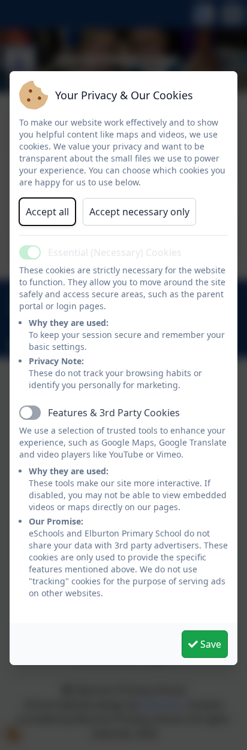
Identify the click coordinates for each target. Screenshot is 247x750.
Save (209, 644)
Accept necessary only (139, 211)
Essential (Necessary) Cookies (115, 252)
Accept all (47, 211)
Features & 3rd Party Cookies (114, 412)
